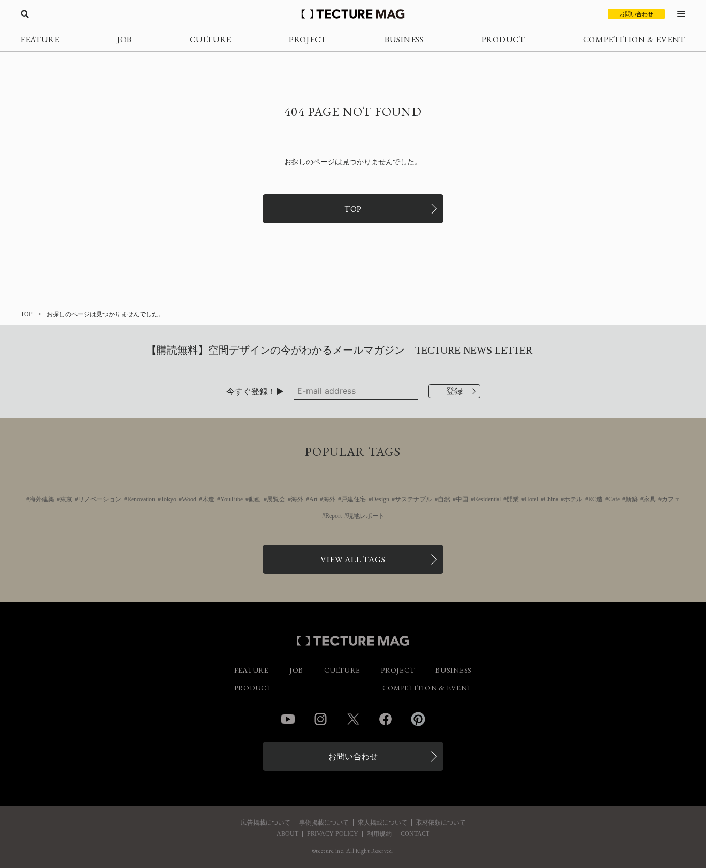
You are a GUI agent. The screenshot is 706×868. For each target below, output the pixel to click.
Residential (487, 499)
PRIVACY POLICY (332, 834)
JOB (124, 39)
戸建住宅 (353, 499)
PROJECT (308, 39)
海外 (297, 499)
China (551, 499)
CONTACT (415, 834)
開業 (513, 499)
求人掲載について (382, 822)
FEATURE (40, 39)
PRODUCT (503, 39)
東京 (66, 499)
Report (333, 516)
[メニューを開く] (681, 14)
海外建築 (41, 499)
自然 (444, 499)
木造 (208, 499)
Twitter (353, 719)
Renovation (141, 499)
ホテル (573, 499)
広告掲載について (265, 822)
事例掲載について (324, 822)
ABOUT (287, 834)
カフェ (671, 499)
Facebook (385, 719)
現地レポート (366, 516)
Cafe (614, 499)
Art (313, 499)
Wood (189, 499)
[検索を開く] (25, 14)
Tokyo (168, 499)
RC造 (595, 499)
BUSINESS (404, 39)
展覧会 (276, 499)
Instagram (320, 719)
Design (380, 499)
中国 (462, 499)
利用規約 (379, 834)
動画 (255, 499)
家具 (649, 499)
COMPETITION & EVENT (634, 39)
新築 (631, 499)
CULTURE (210, 39)
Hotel (531, 499)
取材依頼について (441, 822)
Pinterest (418, 719)
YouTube (231, 499)
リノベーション (99, 499)
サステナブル (413, 499)
